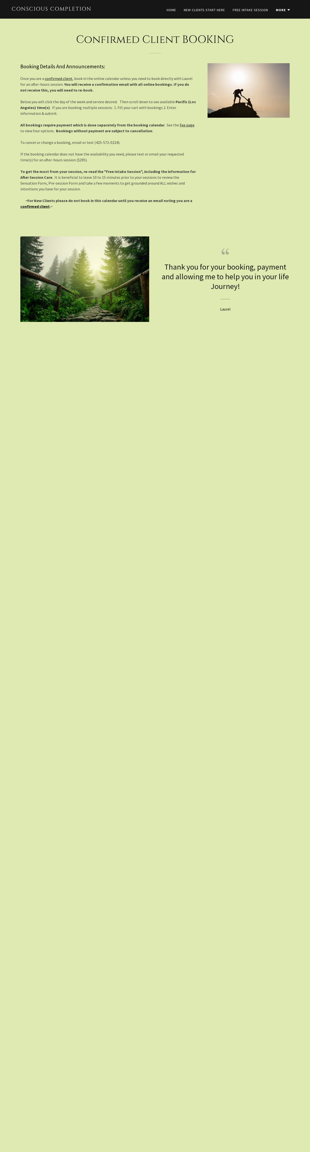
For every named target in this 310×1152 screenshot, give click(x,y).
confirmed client (58, 78)
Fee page (187, 125)
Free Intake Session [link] (250, 10)
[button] (283, 10)
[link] (52, 9)
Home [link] (171, 10)
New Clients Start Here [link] (204, 10)
